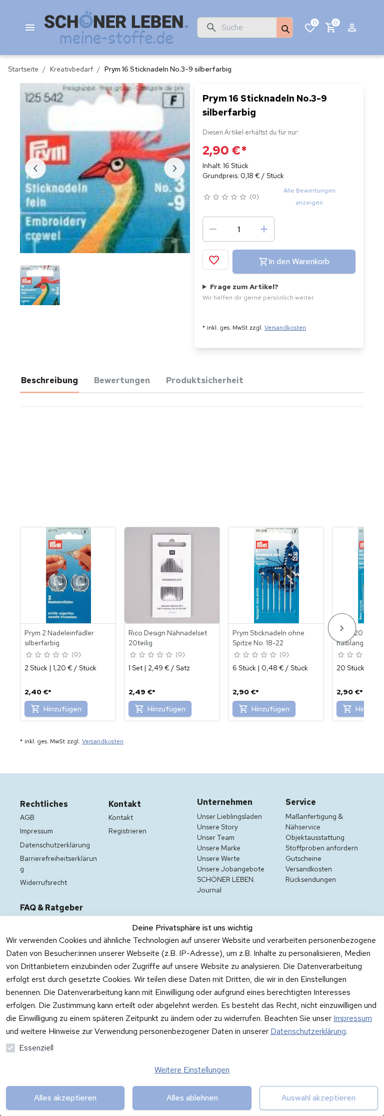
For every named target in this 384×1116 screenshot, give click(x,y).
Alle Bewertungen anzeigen (310, 197)
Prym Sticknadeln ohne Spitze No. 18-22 (268, 637)
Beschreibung (49, 380)
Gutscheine (304, 858)
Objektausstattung (315, 837)
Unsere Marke (218, 847)
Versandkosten (285, 328)
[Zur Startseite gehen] (116, 27)
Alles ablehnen (192, 1097)
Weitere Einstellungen (192, 1069)
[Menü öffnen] (30, 28)
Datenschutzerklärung (308, 1031)
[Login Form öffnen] (352, 28)
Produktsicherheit (205, 380)
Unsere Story (217, 826)
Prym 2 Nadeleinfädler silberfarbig (59, 637)
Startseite (23, 69)
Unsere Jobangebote (230, 868)
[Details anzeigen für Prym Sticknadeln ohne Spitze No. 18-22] (276, 575)
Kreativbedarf (71, 69)
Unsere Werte (218, 858)
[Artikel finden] (284, 28)
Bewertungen (122, 380)
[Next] (342, 627)
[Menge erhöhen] (264, 229)
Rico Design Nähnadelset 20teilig (167, 637)
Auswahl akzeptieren (319, 1097)
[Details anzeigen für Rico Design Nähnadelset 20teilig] (172, 575)
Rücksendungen (311, 879)
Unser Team (215, 837)
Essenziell (36, 1047)
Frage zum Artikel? (258, 292)
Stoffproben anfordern (322, 847)
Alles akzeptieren (65, 1097)
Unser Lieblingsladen (229, 816)
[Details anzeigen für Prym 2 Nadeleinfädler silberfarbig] (68, 575)
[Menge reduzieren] (213, 229)
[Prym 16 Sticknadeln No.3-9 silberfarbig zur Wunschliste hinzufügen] (215, 260)
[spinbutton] (238, 229)
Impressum (353, 1018)
